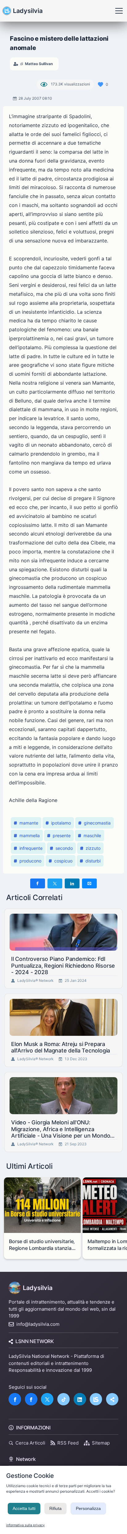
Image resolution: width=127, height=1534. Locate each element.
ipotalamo (61, 822)
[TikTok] (63, 1399)
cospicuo (63, 860)
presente (62, 835)
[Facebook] (15, 1399)
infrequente (31, 848)
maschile (92, 835)
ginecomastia (97, 822)
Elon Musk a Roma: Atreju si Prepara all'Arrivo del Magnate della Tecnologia (60, 1047)
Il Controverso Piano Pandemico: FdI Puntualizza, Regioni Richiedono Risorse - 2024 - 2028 (63, 965)
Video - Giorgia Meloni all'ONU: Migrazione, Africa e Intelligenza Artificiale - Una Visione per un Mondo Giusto (60, 1129)
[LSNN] (96, 1399)
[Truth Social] (112, 1399)
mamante (28, 822)
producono (30, 860)
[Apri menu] (119, 10)
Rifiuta (55, 1508)
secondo (64, 848)
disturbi (92, 860)
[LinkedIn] (80, 1399)
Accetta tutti (24, 1508)
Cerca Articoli (30, 1443)
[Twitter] (47, 1399)
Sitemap (101, 1443)
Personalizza (88, 1508)
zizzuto (93, 848)
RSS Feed (68, 1443)
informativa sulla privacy (25, 1525)
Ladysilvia (28, 10)
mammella (29, 835)
